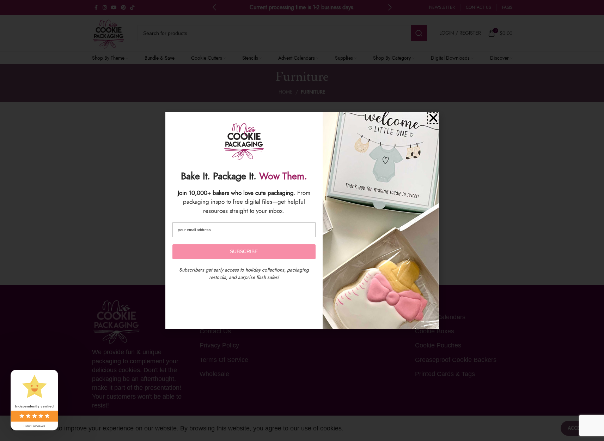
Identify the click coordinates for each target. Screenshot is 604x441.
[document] (302, 220)
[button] (433, 118)
